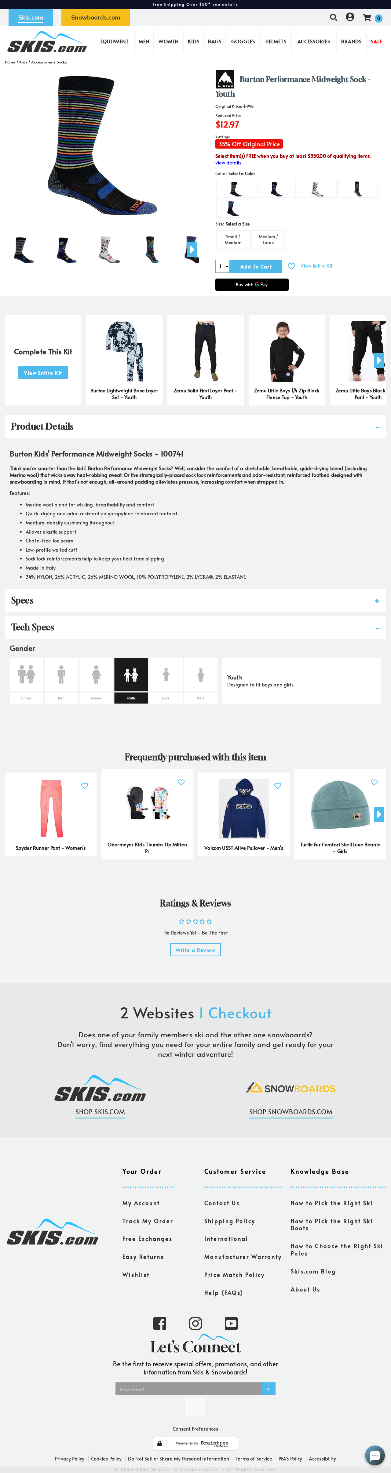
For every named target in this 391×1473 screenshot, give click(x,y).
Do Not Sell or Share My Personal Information (178, 1458)
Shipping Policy (229, 1221)
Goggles (243, 41)
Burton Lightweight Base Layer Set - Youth (124, 393)
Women (169, 41)
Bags (214, 41)
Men (144, 41)
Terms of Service (254, 1458)
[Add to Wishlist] (291, 266)
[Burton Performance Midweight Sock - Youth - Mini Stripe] (24, 247)
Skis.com (30, 17)
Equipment (114, 41)
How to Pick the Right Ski (332, 1203)
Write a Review (195, 949)
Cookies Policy (106, 1458)
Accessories (314, 41)
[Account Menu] (350, 17)
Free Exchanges (147, 1238)
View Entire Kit (316, 265)
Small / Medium (233, 239)
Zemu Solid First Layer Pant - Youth (205, 393)
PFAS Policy (290, 1458)
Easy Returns (143, 1256)
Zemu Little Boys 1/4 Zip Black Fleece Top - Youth (287, 393)
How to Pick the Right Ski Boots (332, 1224)
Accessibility (322, 1458)
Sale (376, 41)
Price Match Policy (234, 1274)
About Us (305, 1289)
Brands (351, 41)
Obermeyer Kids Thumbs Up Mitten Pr (147, 847)
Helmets (276, 41)
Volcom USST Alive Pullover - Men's (243, 847)
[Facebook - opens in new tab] (159, 1323)
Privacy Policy (69, 1458)
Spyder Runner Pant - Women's (51, 847)
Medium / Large (268, 239)
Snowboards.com (95, 17)
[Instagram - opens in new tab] (195, 1323)
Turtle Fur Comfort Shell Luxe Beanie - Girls (340, 847)
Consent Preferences (195, 1428)
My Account (141, 1203)
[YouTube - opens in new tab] (231, 1323)
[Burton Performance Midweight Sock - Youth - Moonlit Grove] (67, 247)
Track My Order (147, 1221)
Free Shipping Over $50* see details (195, 4)
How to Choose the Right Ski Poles (337, 1249)
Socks (62, 62)
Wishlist (136, 1274)
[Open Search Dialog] (333, 17)
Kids (193, 41)
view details (228, 162)
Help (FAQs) (223, 1292)
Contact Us (222, 1203)
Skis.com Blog (313, 1271)
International (226, 1238)
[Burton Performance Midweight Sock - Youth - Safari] (152, 247)
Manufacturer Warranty (243, 1256)
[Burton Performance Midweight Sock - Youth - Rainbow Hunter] (109, 247)
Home (10, 62)
